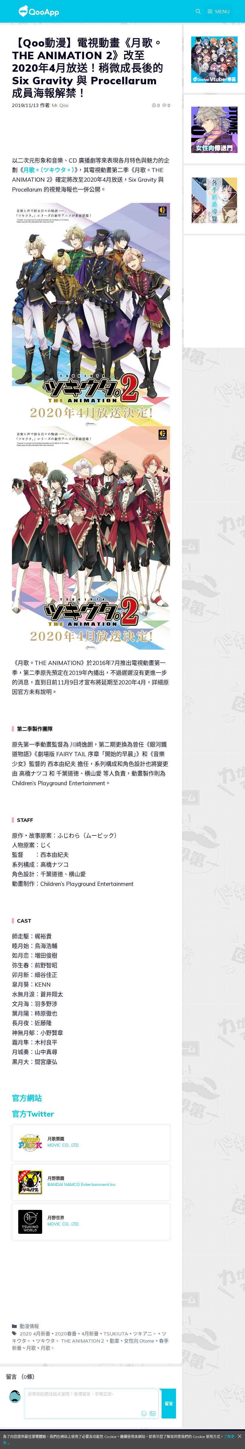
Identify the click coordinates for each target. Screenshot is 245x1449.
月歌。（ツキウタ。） (49, 170)
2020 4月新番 (35, 1334)
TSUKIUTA (115, 1334)
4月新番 (90, 1334)
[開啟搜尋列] (198, 11)
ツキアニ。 (145, 1334)
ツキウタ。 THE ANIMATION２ (70, 1341)
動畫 (114, 1341)
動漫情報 (29, 1326)
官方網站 (27, 1098)
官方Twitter (33, 1113)
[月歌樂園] (91, 1143)
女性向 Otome (139, 1341)
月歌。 (48, 1348)
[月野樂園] (91, 1182)
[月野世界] (91, 1222)
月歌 (31, 1348)
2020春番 (65, 1334)
